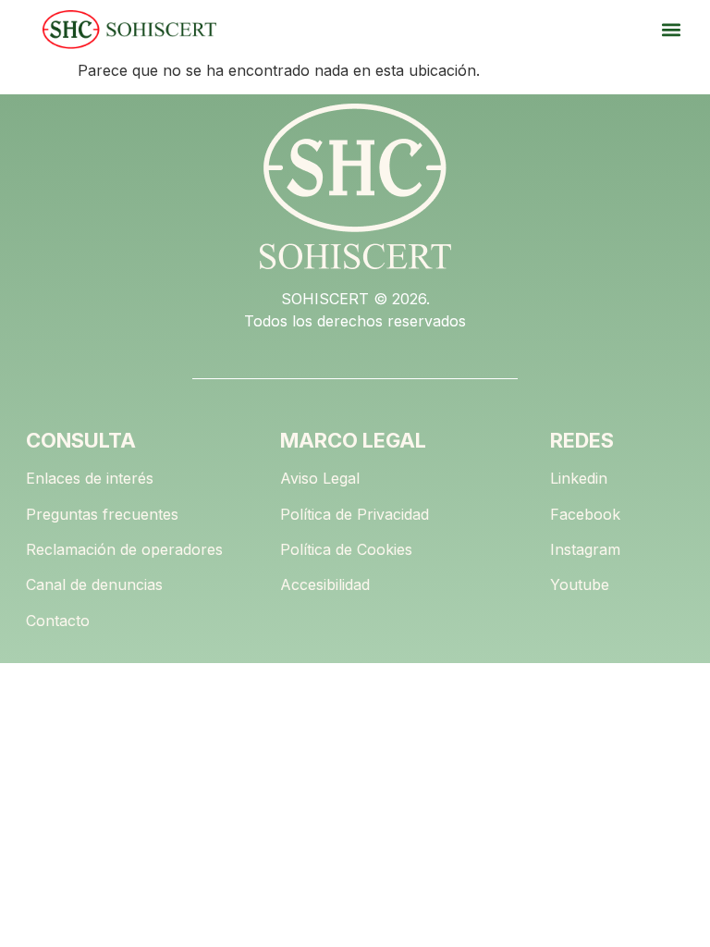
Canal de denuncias (94, 584)
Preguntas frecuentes (102, 514)
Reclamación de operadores (124, 549)
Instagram (585, 549)
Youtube (579, 584)
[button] (670, 30)
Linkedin (578, 478)
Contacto (58, 620)
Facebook (585, 514)
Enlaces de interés (89, 478)
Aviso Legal (320, 478)
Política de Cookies (346, 549)
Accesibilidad (325, 584)
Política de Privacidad (354, 514)
